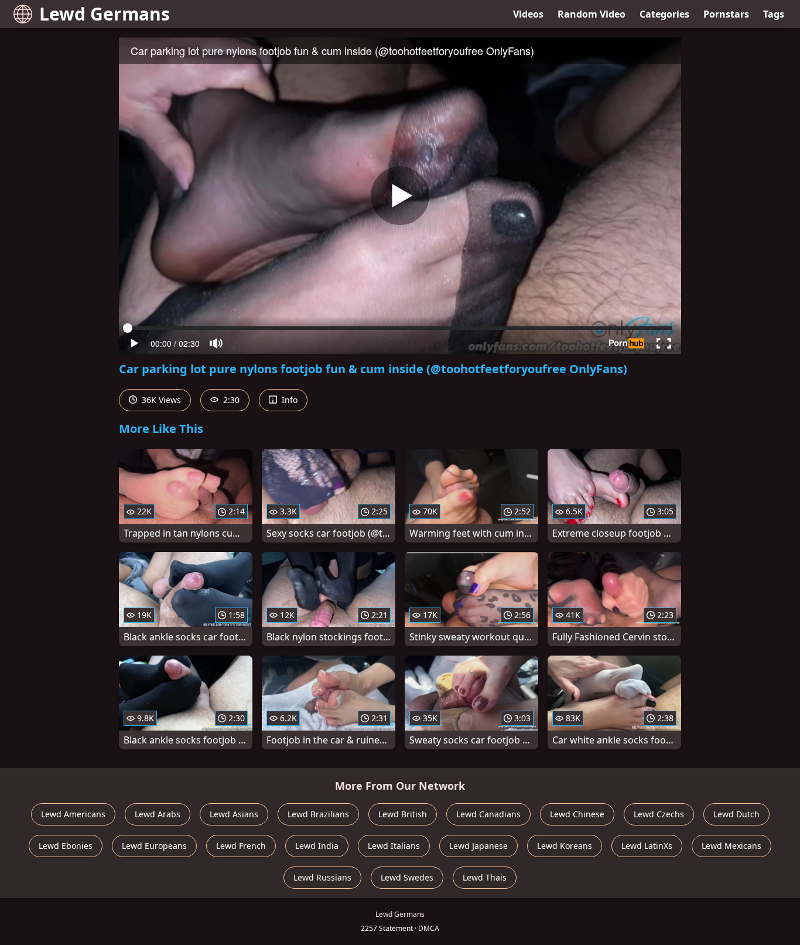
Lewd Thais (485, 877)
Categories (664, 14)
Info (288, 399)
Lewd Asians (234, 814)
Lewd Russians (322, 877)
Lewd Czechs (659, 814)
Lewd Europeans (154, 845)
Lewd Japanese (478, 845)
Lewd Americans (73, 814)
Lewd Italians (394, 845)
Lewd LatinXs (646, 845)
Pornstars (726, 14)
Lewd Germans (104, 14)
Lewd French (241, 845)
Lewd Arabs (157, 814)
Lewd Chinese (577, 814)
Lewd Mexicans (731, 845)
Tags (773, 14)
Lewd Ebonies (66, 845)
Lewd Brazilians (318, 814)
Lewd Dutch (736, 814)
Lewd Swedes (407, 877)
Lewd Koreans (564, 845)
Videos (528, 14)
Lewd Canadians (488, 814)
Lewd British (402, 814)
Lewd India (317, 845)
